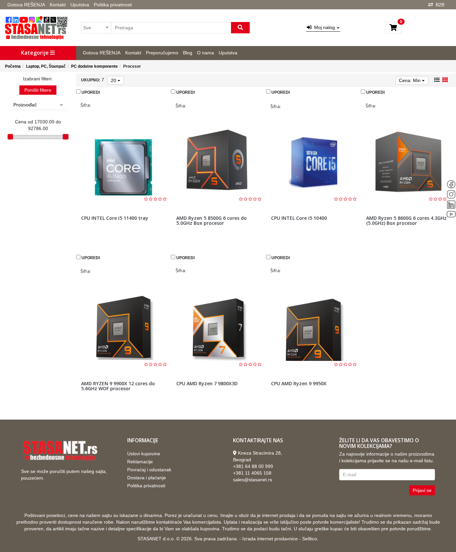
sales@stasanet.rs (252, 479)
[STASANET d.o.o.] (36, 27)
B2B (440, 4)
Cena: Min (410, 80)
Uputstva (79, 4)
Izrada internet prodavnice (270, 538)
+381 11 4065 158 (252, 473)
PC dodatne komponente (94, 66)
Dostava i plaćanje (146, 477)
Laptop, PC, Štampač (46, 66)
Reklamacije (140, 461)
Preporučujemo (162, 52)
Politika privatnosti (113, 4)
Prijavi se (422, 490)
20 (114, 80)
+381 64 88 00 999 (253, 466)
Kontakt (58, 4)
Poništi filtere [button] (37, 90)
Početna (13, 66)
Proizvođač (25, 104)
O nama (205, 52)
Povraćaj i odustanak (149, 469)
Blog (187, 52)
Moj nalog (323, 27)
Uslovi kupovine (143, 453)
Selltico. (310, 538)
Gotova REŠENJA (26, 4)
